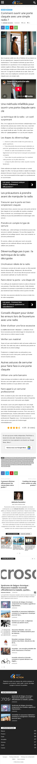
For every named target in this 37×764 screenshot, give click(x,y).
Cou (34, 457)
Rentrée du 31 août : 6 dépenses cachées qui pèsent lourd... (22, 621)
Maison (7, 6)
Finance (3, 734)
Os (25, 461)
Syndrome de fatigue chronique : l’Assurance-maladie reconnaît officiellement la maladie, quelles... (16, 587)
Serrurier (4, 464)
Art (17, 457)
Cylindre (4, 459)
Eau (13, 459)
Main (9, 461)
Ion (6, 461)
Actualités (3, 739)
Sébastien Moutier (6, 592)
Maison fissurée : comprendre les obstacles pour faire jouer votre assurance (18, 547)
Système (10, 464)
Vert (25, 464)
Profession (10, 462)
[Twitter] (7, 27)
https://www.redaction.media (18, 504)
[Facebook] (3, 27)
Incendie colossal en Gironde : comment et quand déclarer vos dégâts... (22, 659)
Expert (23, 459)
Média (21, 461)
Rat (24, 462)
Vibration (4, 466)
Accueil (2, 6)
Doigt (9, 459)
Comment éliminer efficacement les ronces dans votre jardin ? (8, 484)
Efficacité (17, 459)
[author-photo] (18, 495)
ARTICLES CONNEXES (12, 534)
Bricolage (13, 6)
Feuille (31, 459)
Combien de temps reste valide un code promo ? (28, 483)
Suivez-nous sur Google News (16, 447)
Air (6, 457)
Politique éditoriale (14, 757)
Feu (27, 459)
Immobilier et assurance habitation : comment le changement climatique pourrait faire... (23, 613)
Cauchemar (28, 457)
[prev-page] (17, 553)
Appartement (12, 457)
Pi (32, 461)
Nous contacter (21, 759)
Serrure (31, 462)
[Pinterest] (11, 27)
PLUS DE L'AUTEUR (25, 534)
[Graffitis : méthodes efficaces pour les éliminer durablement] (6, 541)
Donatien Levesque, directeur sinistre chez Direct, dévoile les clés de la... (23, 641)
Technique (15, 464)
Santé (2, 736)
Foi (2, 461)
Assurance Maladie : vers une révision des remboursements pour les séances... (23, 631)
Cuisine (3, 748)
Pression (4, 462)
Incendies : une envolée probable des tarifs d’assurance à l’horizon (24, 649)
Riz (27, 462)
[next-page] (20, 553)
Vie (8, 466)
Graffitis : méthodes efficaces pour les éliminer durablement (6, 547)
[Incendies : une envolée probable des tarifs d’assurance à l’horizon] (5, 651)
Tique (21, 464)
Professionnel (18, 462)
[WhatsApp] (16, 27)
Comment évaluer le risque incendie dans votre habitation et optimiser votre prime (30, 548)
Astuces (3, 742)
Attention (22, 457)
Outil (29, 461)
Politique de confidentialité (27, 757)
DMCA (13, 759)
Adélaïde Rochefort (8, 23)
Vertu (29, 464)
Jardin (2, 745)
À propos (5, 757)
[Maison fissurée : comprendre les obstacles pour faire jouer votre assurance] (18, 541)
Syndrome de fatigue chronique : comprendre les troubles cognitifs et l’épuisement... (23, 603)
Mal (18, 461)
